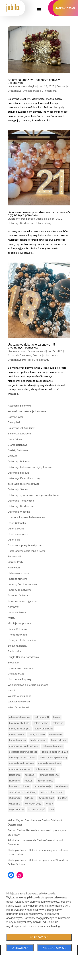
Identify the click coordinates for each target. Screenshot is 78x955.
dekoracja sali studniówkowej (23, 746)
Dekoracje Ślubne (18, 489)
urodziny (62, 798)
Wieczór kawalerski (19, 701)
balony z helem (16, 734)
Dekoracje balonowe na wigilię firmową (30, 467)
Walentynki (14, 804)
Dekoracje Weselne (19, 511)
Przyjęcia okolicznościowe (22, 640)
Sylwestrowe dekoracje (21, 668)
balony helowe (41, 723)
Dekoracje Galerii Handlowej (24, 478)
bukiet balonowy (38, 740)
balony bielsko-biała (19, 723)
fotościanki (30, 775)
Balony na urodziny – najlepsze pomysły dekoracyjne (34, 81)
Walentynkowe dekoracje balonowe (28, 684)
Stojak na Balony (17, 645)
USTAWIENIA (20, 947)
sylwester (29, 798)
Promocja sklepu (17, 634)
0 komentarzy (49, 90)
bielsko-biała (55, 734)
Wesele (12, 690)
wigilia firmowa (16, 809)
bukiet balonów (58, 740)
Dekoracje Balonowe (19, 461)
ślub (52, 809)
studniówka (14, 798)
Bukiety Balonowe (18, 450)
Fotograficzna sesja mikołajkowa (26, 550)
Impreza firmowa (17, 578)
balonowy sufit (42, 717)
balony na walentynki (19, 728)
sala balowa (62, 786)
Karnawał (13, 606)
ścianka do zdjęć (36, 809)
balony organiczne (44, 728)
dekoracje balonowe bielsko (23, 752)
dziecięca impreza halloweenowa (27, 517)
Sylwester (13, 662)
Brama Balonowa (17, 444)
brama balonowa (17, 740)
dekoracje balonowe (53, 746)
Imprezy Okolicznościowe (22, 584)
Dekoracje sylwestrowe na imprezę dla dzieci (33, 495)
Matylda (32, 86)
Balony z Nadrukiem (19, 433)
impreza (28, 780)
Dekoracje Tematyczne (21, 500)
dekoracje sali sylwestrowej (23, 483)
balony (56, 717)
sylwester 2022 (46, 798)
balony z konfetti (37, 734)
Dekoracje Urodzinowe (21, 223)
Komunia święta (17, 612)
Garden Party (15, 561)
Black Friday (15, 439)
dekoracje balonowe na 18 (55, 752)
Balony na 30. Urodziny (21, 427)
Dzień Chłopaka (17, 522)
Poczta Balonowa (18, 629)
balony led (58, 723)
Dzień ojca (14, 539)
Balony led (14, 422)
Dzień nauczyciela (18, 534)
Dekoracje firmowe (18, 472)
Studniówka (14, 651)
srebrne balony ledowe (52, 792)
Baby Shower (15, 416)
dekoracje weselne (45, 769)
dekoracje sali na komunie (22, 757)
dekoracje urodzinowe (20, 769)
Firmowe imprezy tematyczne (25, 545)
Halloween (14, 567)
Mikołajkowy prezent (19, 623)
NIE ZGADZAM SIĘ (54, 947)
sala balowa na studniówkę (22, 792)
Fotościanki (14, 556)
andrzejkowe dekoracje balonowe (27, 411)
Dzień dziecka (16, 528)
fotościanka (14, 775)
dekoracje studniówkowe (21, 763)
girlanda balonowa (49, 775)
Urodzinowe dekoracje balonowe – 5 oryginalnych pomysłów (31, 346)
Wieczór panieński (18, 707)
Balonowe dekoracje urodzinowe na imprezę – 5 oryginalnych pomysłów (39, 214)
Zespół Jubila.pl (37, 218)
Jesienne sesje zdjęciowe (22, 601)
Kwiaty (11, 617)
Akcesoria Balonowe (19, 355)
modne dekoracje (42, 786)
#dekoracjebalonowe (19, 717)
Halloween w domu (19, 573)
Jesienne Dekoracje (19, 595)
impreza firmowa (45, 780)
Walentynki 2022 (33, 804)
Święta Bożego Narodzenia (23, 656)
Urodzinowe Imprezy (19, 359)
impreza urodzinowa (19, 786)
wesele (49, 804)
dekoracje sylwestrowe (49, 763)
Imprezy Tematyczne (20, 589)
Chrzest (12, 455)
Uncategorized (31, 90)
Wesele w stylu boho (19, 695)
